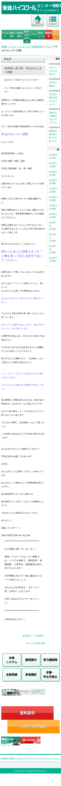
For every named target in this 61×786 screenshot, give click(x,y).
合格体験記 (19, 34)
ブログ (34, 34)
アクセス (5, 34)
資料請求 (48, 34)
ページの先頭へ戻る (36, 643)
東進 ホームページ (37, 24)
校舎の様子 (12, 34)
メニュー (52, 24)
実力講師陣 (50, 659)
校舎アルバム (41, 34)
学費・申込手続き (50, 674)
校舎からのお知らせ (27, 36)
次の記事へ (39, 635)
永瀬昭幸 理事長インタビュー (13, 758)
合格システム (11, 660)
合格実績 (11, 674)
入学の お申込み (56, 34)
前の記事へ (27, 635)
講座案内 (31, 659)
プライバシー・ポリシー (50, 758)
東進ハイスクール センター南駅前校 (22, 46)
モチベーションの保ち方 (53, 70)
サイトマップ (32, 758)
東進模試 (31, 674)
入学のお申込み (33, 726)
